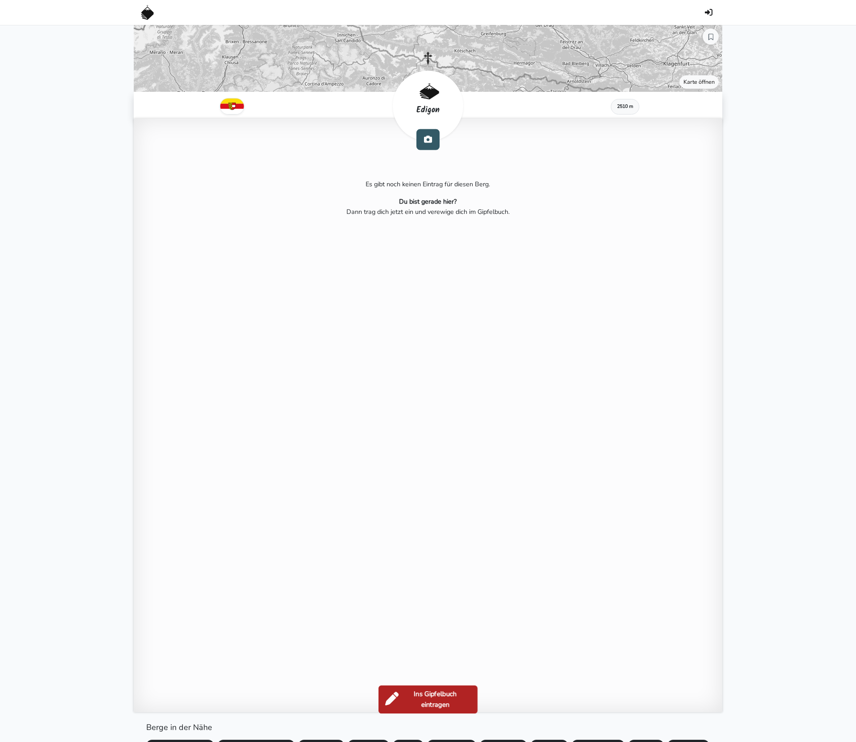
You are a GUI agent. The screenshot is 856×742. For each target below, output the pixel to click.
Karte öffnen (699, 82)
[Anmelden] (708, 12)
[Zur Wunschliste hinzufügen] (711, 37)
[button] (428, 58)
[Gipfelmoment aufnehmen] (428, 139)
